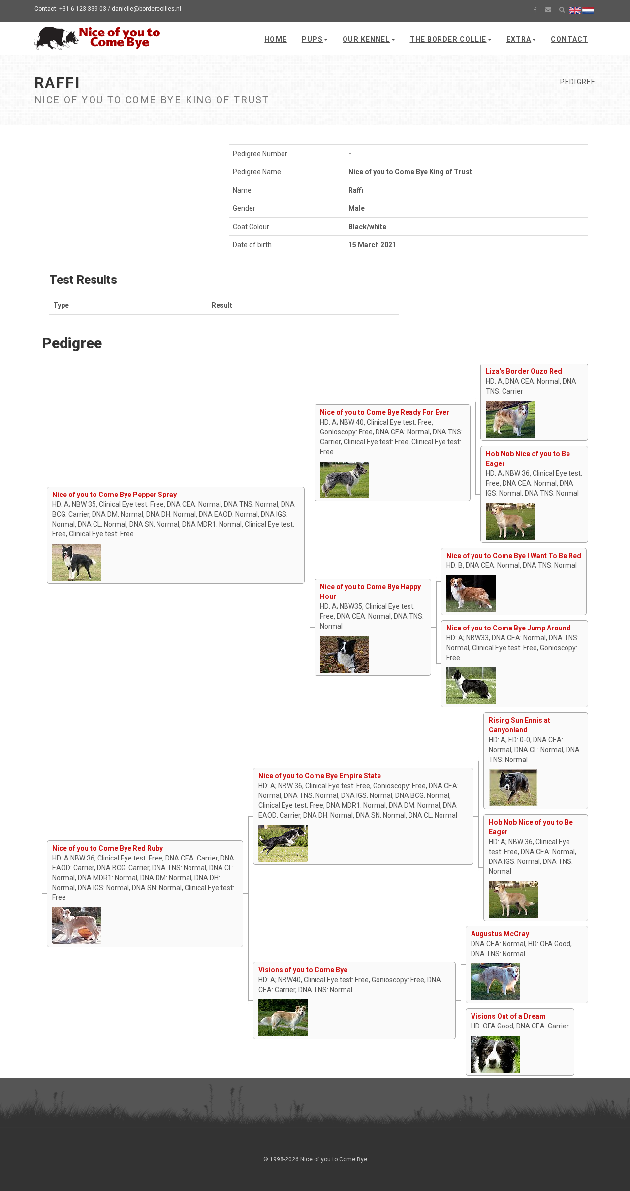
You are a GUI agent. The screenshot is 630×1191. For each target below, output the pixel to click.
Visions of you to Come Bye (302, 970)
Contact (569, 39)
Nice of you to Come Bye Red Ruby (107, 848)
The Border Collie (448, 39)
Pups (312, 39)
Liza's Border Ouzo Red (524, 371)
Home (275, 39)
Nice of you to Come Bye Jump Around (508, 628)
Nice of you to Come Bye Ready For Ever (384, 412)
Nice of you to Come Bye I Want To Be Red (513, 556)
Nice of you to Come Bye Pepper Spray (114, 494)
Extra (519, 39)
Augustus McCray (500, 934)
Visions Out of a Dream (508, 1016)
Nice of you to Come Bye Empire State (319, 776)
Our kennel (366, 39)
